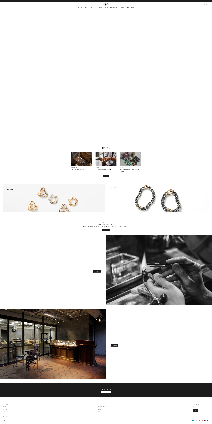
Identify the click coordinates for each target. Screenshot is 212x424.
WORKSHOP (122, 7)
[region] (106, 73)
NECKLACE (101, 7)
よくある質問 (5, 408)
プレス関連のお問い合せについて (106, 1)
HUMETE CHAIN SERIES (113, 187)
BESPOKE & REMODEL (113, 7)
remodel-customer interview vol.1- (104, 169)
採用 (99, 411)
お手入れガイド (5, 409)
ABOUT (106, 7)
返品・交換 (4, 406)
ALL (78, 7)
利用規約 (99, 409)
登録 (195, 410)
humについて (100, 403)
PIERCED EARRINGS (94, 7)
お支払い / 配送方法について (7, 404)
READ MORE (106, 230)
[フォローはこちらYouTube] (6, 416)
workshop (121, 167)
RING (82, 7)
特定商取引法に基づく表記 (102, 406)
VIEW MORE (97, 271)
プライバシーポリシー (101, 408)
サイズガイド (5, 411)
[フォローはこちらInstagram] (3, 416)
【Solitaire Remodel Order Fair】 (79, 169)
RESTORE (132, 7)
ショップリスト (100, 404)
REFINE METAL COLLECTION (10, 189)
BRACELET (86, 7)
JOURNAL (127, 7)
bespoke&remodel (74, 167)
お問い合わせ (5, 403)
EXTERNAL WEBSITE (106, 392)
